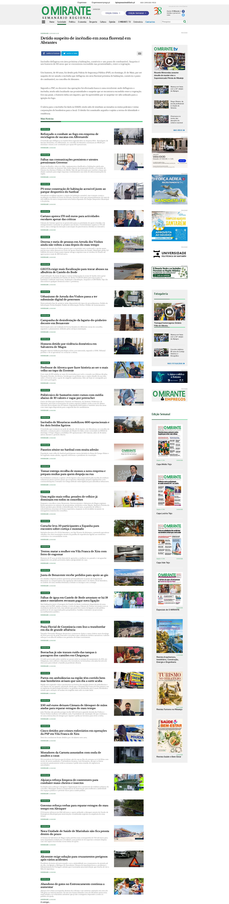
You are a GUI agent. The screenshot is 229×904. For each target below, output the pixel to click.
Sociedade (45, 33)
